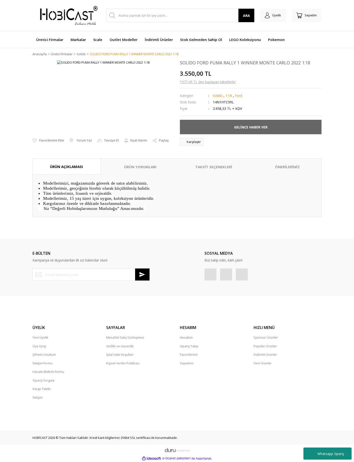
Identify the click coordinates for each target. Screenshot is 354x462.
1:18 (228, 95)
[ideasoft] (151, 458)
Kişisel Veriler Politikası (122, 363)
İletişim (38, 397)
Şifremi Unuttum (44, 354)
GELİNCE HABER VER (251, 127)
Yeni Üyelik (40, 337)
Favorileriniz (189, 354)
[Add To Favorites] (48, 140)
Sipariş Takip (189, 346)
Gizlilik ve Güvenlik (120, 346)
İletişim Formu (42, 363)
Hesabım (186, 337)
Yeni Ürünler (263, 363)
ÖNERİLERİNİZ (287, 166)
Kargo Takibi (42, 389)
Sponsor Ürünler (266, 337)
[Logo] (66, 15)
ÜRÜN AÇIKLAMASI (66, 166)
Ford (238, 95)
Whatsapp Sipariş (330, 453)
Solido (218, 95)
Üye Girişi (39, 346)
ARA (246, 15)
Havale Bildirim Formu (48, 371)
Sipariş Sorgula (43, 380)
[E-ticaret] (176, 458)
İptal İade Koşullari (119, 354)
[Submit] (142, 274)
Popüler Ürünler (265, 346)
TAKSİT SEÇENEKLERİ (213, 166)
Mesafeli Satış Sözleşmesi (125, 337)
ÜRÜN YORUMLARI (140, 166)
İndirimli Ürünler (265, 354)
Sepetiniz (187, 363)
